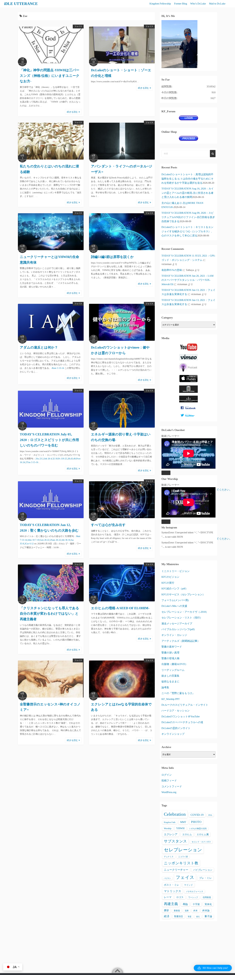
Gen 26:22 (44, 540)
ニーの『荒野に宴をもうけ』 (178, 693)
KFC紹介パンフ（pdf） (174, 588)
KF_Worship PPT (170, 699)
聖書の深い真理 (170, 652)
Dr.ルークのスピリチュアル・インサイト (184, 704)
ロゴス (180, 897)
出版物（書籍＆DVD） (174, 664)
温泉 (187, 911)
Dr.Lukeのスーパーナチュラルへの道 (182, 722)
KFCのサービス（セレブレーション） (183, 594)
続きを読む (73, 112)
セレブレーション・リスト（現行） (181, 617)
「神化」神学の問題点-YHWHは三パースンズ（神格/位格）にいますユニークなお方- (49, 75)
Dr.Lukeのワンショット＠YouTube (180, 716)
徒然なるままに (170, 681)
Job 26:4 (48, 458)
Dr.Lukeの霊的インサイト (175, 728)
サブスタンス (175, 841)
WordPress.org (168, 792)
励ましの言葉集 (170, 675)
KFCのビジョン (170, 577)
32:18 (55, 458)
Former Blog (180, 3)
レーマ (168, 897)
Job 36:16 (66, 540)
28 (69, 458)
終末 (195, 910)
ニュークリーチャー (176, 869)
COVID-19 (197, 814)
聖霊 (189, 916)
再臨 (185, 904)
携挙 (166, 910)
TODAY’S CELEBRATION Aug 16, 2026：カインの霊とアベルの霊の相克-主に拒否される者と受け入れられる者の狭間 (187, 192)
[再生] (165, 473)
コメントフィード (171, 786)
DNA (210, 815)
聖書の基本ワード (171, 646)
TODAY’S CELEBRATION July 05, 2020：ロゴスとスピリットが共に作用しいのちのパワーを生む (49, 439)
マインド (188, 885)
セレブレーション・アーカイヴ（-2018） (184, 611)
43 (71, 458)
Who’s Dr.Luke (198, 3)
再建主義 (171, 904)
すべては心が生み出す (108, 525)
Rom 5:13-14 (58, 368)
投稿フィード (169, 780)
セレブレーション (183, 849)
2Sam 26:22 (55, 540)
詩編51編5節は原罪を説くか (112, 257)
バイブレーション (202, 869)
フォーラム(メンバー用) (175, 600)
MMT (183, 822)
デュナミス (168, 857)
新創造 (177, 910)
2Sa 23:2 (39, 458)
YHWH (180, 828)
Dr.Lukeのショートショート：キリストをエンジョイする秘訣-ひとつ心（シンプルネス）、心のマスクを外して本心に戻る (187, 231)
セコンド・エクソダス (201, 842)
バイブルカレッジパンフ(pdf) (178, 629)
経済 (166, 916)
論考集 (165, 687)
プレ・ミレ (205, 878)
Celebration (175, 814)
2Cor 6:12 (29, 543)
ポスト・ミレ (171, 884)
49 (74, 458)
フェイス (78, 26)
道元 (198, 916)
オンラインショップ (172, 734)
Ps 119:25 (62, 458)
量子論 (208, 916)
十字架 (196, 904)
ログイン (166, 774)
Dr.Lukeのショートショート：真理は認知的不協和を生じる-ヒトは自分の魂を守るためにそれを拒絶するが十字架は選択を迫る (187, 178)
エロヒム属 (203, 834)
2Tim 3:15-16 (32, 462)
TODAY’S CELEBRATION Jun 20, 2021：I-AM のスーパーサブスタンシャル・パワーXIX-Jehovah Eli (187, 280)
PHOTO (196, 822)
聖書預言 (178, 916)
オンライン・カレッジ (174, 635)
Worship (167, 828)
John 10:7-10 (33, 540)
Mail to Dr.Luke (217, 3)
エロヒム (187, 834)
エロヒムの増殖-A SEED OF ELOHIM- (120, 608)
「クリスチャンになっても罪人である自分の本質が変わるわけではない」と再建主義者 (49, 613)
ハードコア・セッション (175, 710)
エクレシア (170, 834)
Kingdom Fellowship (160, 3)
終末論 (206, 910)
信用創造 (207, 897)
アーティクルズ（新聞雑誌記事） (180, 641)
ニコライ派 (183, 857)
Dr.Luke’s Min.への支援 (174, 606)
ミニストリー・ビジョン (175, 571)
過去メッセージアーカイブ (176, 623)
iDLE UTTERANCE (21, 4)
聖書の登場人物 (170, 658)
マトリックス (172, 891)
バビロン (167, 878)
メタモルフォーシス (194, 892)
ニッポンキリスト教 (181, 863)
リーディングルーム (172, 670)
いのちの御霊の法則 (198, 829)
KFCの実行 (167, 582)
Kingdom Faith (169, 822)
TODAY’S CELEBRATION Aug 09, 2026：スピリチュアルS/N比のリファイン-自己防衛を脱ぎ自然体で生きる (188, 217)
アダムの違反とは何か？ (39, 347)
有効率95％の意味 (171, 270)
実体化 (208, 904)
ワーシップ (193, 897)
